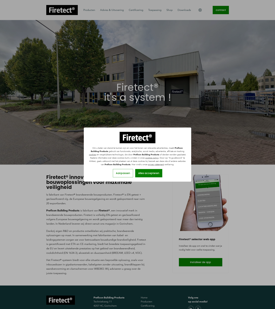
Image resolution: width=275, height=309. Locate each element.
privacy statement (156, 164)
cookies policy (152, 158)
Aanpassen (123, 173)
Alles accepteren (148, 173)
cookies (92, 154)
